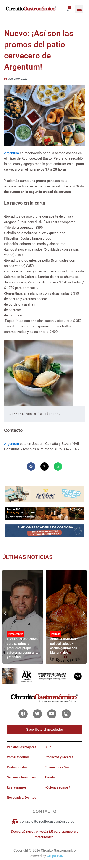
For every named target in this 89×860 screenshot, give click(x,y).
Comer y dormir (18, 757)
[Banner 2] (44, 531)
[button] (79, 9)
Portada (55, 633)
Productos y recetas (58, 757)
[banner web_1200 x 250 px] (44, 494)
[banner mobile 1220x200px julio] (44, 513)
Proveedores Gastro (58, 767)
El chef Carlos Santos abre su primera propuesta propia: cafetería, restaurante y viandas (23, 648)
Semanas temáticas (21, 777)
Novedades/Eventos (21, 797)
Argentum (12, 153)
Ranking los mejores (21, 747)
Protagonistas (17, 767)
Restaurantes (15, 633)
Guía (47, 747)
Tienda (49, 777)
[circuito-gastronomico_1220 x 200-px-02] (44, 676)
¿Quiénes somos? (57, 787)
